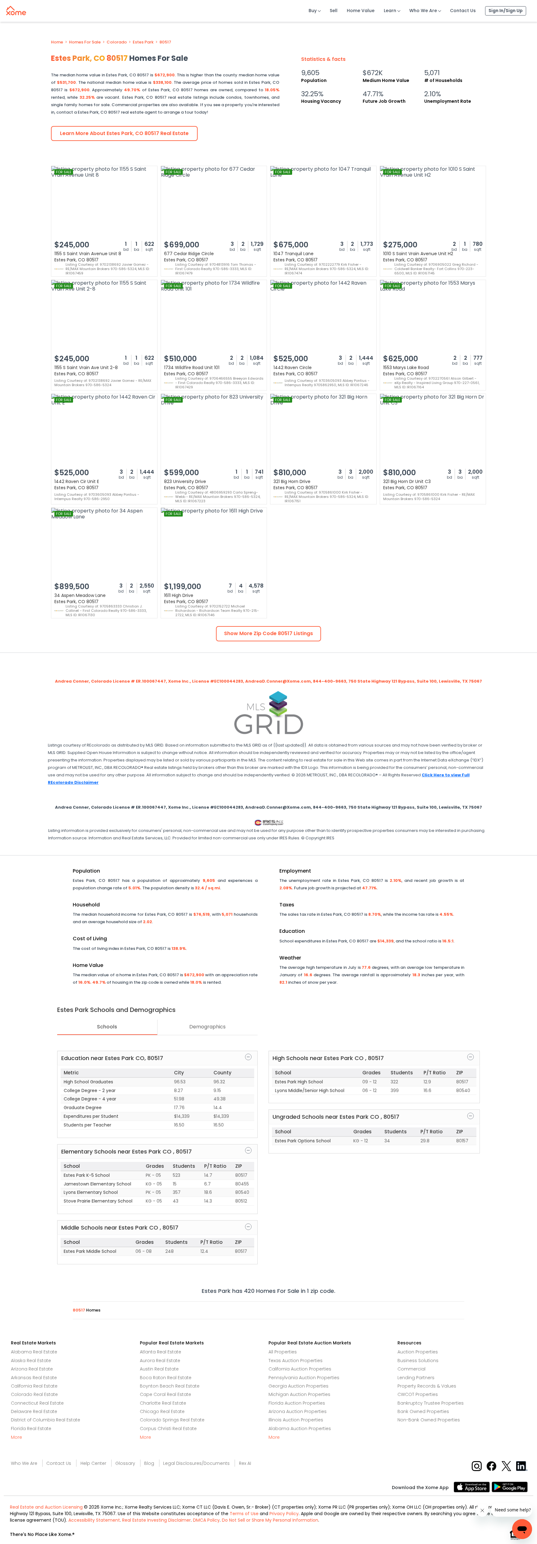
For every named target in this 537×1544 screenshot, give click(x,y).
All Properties (282, 1352)
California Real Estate (34, 1386)
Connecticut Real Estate (37, 1403)
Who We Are (423, 10)
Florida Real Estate (31, 1428)
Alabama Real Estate (34, 1352)
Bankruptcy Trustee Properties (430, 1403)
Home (57, 42)
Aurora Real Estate (160, 1360)
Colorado (117, 42)
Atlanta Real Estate (160, 1352)
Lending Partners (415, 1378)
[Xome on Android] (510, 1486)
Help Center (93, 1463)
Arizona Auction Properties (297, 1411)
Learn (390, 10)
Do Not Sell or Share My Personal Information (270, 1520)
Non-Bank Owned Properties (428, 1420)
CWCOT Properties (417, 1394)
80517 (165, 42)
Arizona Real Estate (32, 1369)
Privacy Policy (284, 1513)
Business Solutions (417, 1360)
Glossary (125, 1463)
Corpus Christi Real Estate (168, 1428)
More (16, 1437)
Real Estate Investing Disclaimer (156, 1520)
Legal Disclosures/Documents (196, 1463)
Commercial (411, 1369)
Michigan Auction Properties (299, 1394)
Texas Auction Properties (295, 1360)
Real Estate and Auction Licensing (46, 1507)
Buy (313, 10)
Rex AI (245, 1463)
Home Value (360, 10)
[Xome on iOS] (473, 1486)
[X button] (507, 1465)
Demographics (207, 1026)
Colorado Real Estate (34, 1394)
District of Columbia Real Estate (45, 1420)
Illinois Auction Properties (295, 1420)
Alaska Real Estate (31, 1360)
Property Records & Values (426, 1386)
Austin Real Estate (159, 1369)
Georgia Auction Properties (298, 1386)
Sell (333, 10)
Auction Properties (417, 1352)
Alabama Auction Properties (299, 1428)
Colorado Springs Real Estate (172, 1420)
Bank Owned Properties (423, 1411)
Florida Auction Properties (296, 1403)
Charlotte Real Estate (163, 1403)
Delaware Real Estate (34, 1411)
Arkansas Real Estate (34, 1378)
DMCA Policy (206, 1520)
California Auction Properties (299, 1369)
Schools (107, 1026)
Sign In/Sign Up (506, 10)
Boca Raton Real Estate (165, 1378)
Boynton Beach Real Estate (170, 1386)
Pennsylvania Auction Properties (303, 1378)
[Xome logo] (16, 9)
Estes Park (143, 42)
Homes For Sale (85, 42)
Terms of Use (244, 1513)
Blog (149, 1463)
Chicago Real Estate (162, 1411)
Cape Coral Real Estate (165, 1394)
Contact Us (463, 10)
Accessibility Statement (94, 1520)
